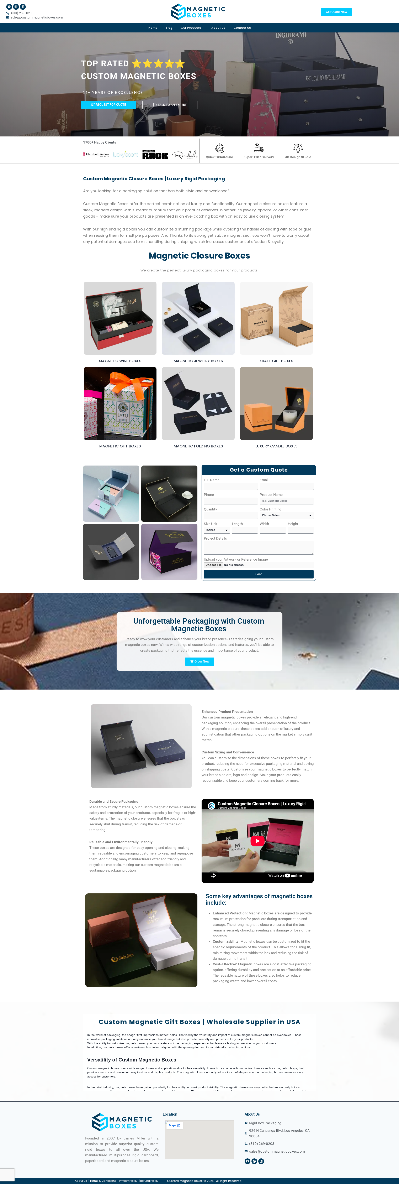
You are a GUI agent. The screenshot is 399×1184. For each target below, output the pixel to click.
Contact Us (242, 28)
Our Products (191, 28)
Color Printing (270, 509)
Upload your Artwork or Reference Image (236, 559)
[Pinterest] (16, 7)
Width (264, 524)
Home (152, 28)
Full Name (211, 480)
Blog (169, 28)
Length (237, 524)
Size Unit (210, 524)
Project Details (215, 538)
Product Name (271, 495)
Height (293, 524)
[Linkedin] (23, 7)
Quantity (210, 509)
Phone (209, 495)
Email (264, 480)
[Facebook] (9, 7)
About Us (218, 28)
